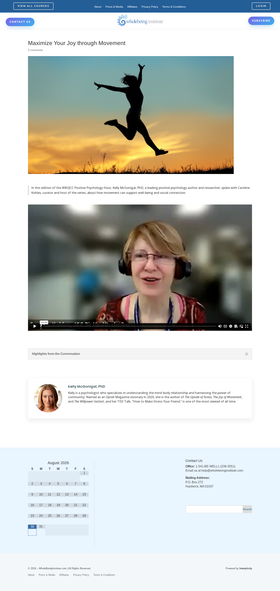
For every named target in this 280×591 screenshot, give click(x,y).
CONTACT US (20, 21)
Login (261, 5)
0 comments (35, 50)
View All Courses (33, 5)
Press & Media (114, 6)
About (97, 6)
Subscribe (261, 20)
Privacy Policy (150, 6)
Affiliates (132, 6)
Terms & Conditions (174, 6)
